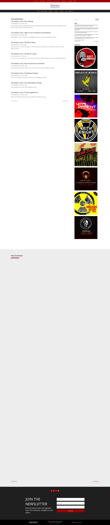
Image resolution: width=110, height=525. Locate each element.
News (42, 11)
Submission (70, 11)
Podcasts (50, 11)
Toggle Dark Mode (33, 522)
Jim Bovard (15, 334)
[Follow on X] (51, 491)
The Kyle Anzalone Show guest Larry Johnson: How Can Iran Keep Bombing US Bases (86, 32)
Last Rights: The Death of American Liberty (22, 333)
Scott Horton (36, 1)
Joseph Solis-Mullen (17, 404)
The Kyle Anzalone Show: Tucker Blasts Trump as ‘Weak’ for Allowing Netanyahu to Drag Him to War (86, 38)
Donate (61, 11)
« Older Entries (14, 100)
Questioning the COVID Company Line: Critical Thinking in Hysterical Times (30, 472)
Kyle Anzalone (63, 1)
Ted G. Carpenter (56, 1)
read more (14, 340)
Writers (75, 1)
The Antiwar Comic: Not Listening (22, 21)
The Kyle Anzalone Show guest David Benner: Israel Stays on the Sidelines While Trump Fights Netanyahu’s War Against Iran (86, 28)
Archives (56, 11)
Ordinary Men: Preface (79, 40)
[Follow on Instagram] (54, 491)
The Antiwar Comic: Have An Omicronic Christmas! (27, 63)
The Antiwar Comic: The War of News (23, 42)
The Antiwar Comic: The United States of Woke (26, 83)
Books (45, 11)
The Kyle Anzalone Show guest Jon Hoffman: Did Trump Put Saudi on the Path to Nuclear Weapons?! (86, 25)
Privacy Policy (58, 522)
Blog (66, 11)
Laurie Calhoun (42, 1)
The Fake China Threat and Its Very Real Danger (23, 402)
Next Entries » (65, 100)
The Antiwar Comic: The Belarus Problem (24, 73)
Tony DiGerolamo (15, 23)
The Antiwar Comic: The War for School (24, 54)
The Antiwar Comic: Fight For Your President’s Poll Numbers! (31, 33)
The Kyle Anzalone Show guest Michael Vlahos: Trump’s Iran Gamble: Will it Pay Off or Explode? (86, 35)
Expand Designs (79, 522)
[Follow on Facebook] (56, 491)
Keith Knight (70, 1)
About (38, 11)
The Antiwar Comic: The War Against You (24, 92)
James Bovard (49, 1)
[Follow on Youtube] (58, 491)
